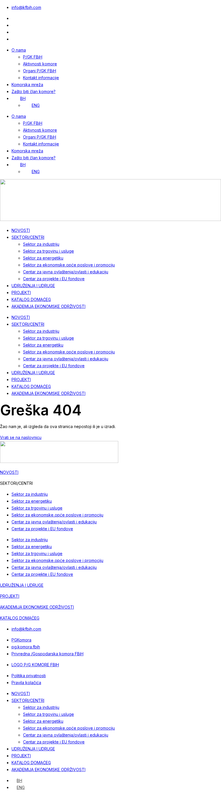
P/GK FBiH (32, 56)
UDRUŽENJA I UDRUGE (33, 285)
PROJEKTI (21, 292)
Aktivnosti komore (40, 63)
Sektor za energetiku (43, 257)
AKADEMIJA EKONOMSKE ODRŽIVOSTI (48, 306)
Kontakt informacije (41, 77)
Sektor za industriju (41, 244)
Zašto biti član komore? (34, 91)
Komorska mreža (27, 84)
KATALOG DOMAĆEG (31, 299)
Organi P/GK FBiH (39, 70)
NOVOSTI (21, 230)
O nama (19, 50)
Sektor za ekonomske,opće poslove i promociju (69, 264)
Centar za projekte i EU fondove (54, 278)
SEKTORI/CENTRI (28, 237)
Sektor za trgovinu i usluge (48, 251)
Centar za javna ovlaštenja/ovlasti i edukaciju (65, 271)
